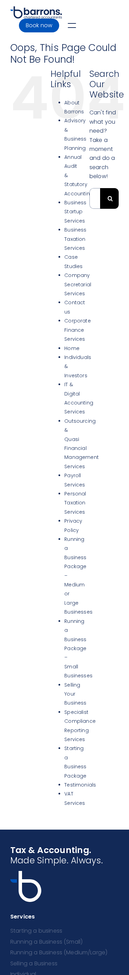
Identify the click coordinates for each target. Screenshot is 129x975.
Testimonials (80, 784)
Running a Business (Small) (46, 942)
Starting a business (36, 931)
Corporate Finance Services (77, 329)
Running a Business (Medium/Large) (58, 952)
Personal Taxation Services (75, 502)
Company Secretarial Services (77, 284)
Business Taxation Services (75, 239)
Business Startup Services (75, 211)
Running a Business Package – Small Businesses (78, 648)
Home (71, 348)
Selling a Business (33, 963)
